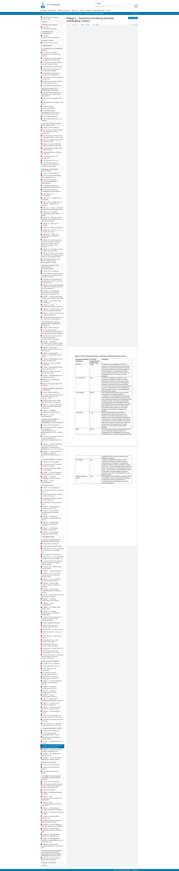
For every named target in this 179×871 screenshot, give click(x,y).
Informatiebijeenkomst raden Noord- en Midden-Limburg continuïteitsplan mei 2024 (50, 260)
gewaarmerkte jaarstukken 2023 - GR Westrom (52, 384)
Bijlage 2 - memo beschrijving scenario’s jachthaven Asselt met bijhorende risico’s (51, 575)
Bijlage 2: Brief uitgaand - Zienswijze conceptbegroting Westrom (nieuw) (51, 355)
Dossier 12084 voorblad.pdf (51, 327)
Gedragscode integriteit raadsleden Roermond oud (52, 78)
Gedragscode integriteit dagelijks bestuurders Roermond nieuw (51, 63)
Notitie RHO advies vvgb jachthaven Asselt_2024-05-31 (49, 645)
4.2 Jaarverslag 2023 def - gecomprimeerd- (50, 157)
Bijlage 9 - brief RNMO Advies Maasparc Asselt (50, 607)
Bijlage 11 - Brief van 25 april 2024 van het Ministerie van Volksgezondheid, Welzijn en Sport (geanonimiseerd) (52, 255)
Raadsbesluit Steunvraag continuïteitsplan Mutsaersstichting (50, 190)
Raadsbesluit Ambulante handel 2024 (51, 503)
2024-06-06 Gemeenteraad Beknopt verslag (50, 18)
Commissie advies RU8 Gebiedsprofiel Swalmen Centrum (50, 733)
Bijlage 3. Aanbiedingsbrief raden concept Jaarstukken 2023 (51, 359)
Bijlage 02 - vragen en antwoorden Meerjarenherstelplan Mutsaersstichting (52, 208)
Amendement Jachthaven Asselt (52, 546)
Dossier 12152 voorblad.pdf (51, 487)
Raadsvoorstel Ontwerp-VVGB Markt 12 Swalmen (50, 469)
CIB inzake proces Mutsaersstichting (47, 194)
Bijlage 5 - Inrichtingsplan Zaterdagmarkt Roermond (49, 528)
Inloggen (134, 870)
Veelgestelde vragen (99, 10)
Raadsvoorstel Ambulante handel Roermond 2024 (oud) (51, 499)
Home (50, 13)
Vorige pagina (133, 18)
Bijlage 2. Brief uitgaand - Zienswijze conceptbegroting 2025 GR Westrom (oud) (51, 349)
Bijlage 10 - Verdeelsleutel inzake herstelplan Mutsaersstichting (51, 249)
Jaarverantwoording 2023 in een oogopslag (51, 119)
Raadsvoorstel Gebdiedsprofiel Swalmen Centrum (51, 738)
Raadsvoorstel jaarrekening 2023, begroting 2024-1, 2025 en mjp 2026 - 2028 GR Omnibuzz (52, 281)
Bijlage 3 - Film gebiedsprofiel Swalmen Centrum (50, 754)
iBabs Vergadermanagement (121, 870)
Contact (108, 10)
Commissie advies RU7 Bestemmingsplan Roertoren (49, 673)
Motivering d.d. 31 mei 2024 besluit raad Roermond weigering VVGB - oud (52, 557)
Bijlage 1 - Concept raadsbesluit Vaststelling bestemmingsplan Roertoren (51, 682)
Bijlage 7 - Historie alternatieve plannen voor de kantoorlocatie (51, 708)
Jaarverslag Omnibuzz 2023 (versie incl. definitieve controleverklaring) (52, 318)
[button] (136, 6)
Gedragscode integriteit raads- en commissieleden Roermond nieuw (52, 59)
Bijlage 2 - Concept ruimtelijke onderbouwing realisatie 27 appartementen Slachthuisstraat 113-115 (51, 454)
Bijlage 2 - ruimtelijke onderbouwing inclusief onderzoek (50, 411)
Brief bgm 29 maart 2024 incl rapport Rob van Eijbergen (50, 858)
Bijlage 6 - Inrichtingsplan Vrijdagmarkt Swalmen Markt (49, 533)
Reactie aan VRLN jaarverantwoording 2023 (48, 107)
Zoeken (97, 3)
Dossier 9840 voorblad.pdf (50, 543)
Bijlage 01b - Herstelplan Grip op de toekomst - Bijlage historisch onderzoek (51, 203)
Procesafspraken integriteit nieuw (52, 66)
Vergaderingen (52, 10)
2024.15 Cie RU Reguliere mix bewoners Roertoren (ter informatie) (51, 716)
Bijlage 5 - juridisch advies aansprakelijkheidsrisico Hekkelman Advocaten (51, 590)
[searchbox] (114, 6)
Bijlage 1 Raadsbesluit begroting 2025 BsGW (51, 793)
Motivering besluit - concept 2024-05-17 (52, 632)
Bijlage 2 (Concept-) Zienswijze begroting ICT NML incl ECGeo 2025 (51, 144)
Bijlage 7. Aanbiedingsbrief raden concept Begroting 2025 (51, 376)
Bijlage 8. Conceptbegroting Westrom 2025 (50, 380)
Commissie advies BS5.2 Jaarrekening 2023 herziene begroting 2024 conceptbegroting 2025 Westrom (52, 331)
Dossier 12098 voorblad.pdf (51, 461)
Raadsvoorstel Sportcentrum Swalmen (50, 768)
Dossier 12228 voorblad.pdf (51, 764)
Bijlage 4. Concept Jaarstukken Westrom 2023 (51, 363)
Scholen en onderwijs (86, 10)
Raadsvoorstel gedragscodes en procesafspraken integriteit (51, 69)
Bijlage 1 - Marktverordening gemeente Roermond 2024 (50, 507)
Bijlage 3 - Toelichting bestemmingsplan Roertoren (49, 691)
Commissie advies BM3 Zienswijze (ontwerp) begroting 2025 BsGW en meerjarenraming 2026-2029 (52, 785)
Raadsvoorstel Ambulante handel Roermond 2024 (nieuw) (51, 495)
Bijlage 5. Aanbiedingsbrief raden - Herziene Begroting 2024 (52, 368)
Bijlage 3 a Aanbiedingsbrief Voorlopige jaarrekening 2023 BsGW (51, 808)
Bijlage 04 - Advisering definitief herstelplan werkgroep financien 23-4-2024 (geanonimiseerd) (52, 219)
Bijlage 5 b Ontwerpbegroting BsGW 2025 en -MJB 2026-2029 (50, 835)
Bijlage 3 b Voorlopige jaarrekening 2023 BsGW (52, 812)
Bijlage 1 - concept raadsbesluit (52, 571)
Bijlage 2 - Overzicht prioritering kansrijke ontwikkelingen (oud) (51, 750)
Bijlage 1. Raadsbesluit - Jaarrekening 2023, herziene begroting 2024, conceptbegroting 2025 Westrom (52, 343)
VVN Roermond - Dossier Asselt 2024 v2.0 (51, 636)
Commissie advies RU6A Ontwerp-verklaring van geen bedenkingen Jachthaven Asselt (52, 562)
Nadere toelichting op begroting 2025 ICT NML (51, 153)
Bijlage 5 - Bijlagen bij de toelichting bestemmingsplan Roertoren (52, 699)
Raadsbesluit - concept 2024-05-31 (53, 648)
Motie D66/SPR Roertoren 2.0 (51, 666)
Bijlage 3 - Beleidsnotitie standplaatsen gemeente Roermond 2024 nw (51, 518)
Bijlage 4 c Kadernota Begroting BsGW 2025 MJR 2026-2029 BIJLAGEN (52, 825)
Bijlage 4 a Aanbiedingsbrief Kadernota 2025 (50, 817)
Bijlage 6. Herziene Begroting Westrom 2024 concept (50, 372)
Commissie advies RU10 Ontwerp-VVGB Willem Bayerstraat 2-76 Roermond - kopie (52, 396)
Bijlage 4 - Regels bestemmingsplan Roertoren (49, 695)
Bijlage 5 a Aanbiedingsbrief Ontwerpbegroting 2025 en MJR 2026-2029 (52, 830)
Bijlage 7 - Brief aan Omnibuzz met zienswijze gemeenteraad (52, 313)
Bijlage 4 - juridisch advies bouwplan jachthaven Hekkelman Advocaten (50, 585)
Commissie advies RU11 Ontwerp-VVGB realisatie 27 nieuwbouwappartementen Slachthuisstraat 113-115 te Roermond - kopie (52, 431)
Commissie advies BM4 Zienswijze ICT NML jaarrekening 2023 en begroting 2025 (52, 131)
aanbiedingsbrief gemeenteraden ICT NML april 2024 (51, 148)
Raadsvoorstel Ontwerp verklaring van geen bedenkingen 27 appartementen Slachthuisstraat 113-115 (52, 439)
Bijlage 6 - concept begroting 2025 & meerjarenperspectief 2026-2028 (52, 309)
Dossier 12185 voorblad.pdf (51, 127)
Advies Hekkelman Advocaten (51, 623)
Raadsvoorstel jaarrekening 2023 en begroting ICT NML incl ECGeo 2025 (52, 136)
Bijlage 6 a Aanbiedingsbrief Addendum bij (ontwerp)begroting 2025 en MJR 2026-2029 (52, 840)
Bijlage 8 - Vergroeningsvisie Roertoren (50, 712)
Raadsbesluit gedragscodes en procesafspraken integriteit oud (51, 73)
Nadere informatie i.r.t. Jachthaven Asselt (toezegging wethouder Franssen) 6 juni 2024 (52, 656)
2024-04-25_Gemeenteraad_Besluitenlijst (50, 36)
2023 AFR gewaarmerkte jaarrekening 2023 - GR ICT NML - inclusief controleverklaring (50, 164)
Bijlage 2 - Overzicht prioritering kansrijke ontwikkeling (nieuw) (51, 746)
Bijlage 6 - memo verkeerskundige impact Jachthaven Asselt (52, 595)
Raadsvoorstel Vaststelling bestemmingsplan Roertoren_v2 (50, 677)
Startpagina (43, 10)
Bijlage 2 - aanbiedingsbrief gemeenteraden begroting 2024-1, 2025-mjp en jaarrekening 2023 (51, 292)
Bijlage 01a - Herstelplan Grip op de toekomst (51, 198)
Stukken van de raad (64, 10)
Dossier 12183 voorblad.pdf (51, 781)
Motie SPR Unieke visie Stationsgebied (48, 669)
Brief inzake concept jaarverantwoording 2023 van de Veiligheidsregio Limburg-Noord (50, 112)
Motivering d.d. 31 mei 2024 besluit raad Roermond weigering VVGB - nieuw (52, 550)
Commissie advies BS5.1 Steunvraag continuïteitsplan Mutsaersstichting (49, 181)
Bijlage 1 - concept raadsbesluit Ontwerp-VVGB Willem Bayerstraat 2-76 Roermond (51, 406)
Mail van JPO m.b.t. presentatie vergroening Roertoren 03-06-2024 (51, 724)
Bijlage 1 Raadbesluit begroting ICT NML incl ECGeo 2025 (52, 140)
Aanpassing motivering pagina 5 (52, 554)
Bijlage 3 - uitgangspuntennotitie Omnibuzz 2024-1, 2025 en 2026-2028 (52, 297)
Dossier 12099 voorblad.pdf (51, 392)
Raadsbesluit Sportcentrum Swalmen (50, 772)
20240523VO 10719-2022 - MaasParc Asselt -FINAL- (50, 640)
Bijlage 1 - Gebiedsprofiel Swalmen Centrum (52, 742)
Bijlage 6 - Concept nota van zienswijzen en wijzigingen (50, 703)
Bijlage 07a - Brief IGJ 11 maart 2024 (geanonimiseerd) (51, 230)
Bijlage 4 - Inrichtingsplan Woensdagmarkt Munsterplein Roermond (49, 524)
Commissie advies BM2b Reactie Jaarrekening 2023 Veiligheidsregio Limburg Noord (51, 94)
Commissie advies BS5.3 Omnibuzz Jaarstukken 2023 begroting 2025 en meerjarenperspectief (52, 275)
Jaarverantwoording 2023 (50, 116)
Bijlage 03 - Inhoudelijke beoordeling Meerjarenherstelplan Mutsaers (50, 213)
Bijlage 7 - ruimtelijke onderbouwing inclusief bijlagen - (50, 599)
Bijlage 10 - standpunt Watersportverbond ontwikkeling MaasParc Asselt (50, 613)
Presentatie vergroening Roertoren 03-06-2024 (52, 720)
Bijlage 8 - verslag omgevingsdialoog (47, 603)
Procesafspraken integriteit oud (52, 85)
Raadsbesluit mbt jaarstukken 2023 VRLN (52, 103)
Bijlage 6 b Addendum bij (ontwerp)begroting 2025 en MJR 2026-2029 (52, 846)
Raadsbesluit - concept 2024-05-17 (53, 629)
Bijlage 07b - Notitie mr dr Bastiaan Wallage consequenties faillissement (50, 236)
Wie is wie (75, 10)
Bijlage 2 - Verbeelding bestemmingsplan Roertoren (49, 687)
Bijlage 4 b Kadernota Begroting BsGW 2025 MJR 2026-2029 (51, 821)
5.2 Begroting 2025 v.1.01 (50, 160)
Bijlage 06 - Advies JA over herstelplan (50, 224)
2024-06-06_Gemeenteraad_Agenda (48, 27)
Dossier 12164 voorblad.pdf (51, 173)
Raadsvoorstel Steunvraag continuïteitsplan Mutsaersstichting (50, 186)
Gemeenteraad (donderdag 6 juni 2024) (68, 13)
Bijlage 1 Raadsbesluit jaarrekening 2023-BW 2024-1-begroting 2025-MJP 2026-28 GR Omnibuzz (52, 286)
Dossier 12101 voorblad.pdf (51, 271)
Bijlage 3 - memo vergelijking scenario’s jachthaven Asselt (50, 579)
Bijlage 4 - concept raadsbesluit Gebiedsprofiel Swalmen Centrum (51, 758)
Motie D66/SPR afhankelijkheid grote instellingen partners (51, 176)
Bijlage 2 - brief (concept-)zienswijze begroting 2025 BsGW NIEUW (51, 798)
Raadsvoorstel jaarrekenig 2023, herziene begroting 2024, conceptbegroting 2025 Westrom (51, 337)
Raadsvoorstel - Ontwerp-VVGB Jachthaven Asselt (51, 567)
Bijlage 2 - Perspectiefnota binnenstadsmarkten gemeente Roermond (50, 512)
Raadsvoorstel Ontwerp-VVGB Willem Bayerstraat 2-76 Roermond (51, 401)
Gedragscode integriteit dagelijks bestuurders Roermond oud (51, 82)
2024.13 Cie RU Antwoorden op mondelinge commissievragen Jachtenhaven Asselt (51, 618)
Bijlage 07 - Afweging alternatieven (53, 227)
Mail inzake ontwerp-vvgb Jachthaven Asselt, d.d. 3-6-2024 (50, 651)
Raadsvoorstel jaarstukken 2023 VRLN (51, 99)
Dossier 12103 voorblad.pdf (51, 663)
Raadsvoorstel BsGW (49, 790)
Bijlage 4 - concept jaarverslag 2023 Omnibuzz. (51, 301)
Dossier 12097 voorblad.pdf (51, 425)
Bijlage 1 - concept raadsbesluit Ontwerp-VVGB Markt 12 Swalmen (51, 473)
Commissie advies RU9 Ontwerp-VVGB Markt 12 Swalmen (51, 465)
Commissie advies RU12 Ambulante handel (52, 490)
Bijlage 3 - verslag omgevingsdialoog (47, 415)
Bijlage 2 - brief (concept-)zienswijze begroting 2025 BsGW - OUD (51, 804)
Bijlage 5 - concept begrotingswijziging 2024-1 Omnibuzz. (52, 305)
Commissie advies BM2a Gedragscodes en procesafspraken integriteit (50, 54)
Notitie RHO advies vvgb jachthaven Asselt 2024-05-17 (49, 626)
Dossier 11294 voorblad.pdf (51, 730)
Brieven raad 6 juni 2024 (50, 42)
